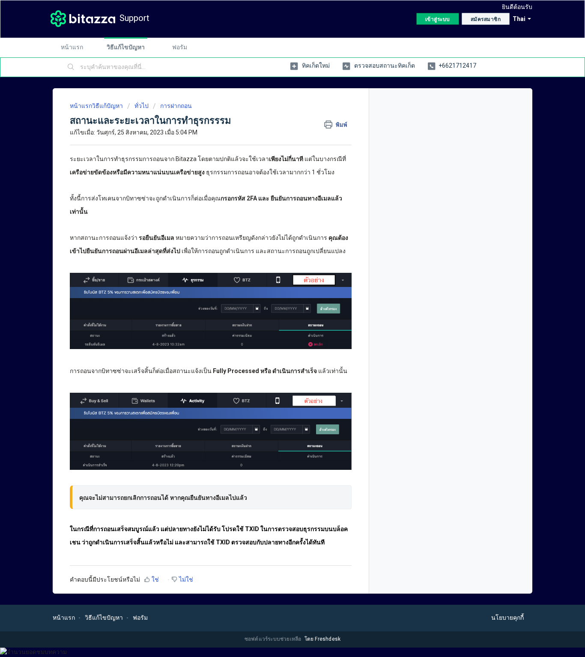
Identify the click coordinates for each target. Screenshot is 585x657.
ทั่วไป (141, 105)
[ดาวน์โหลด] (277, 220)
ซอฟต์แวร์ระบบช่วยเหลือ (274, 639)
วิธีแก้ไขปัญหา (126, 47)
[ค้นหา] (71, 67)
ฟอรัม (179, 47)
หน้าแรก (72, 47)
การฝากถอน (176, 105)
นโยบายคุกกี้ (507, 617)
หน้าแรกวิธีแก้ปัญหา (97, 105)
